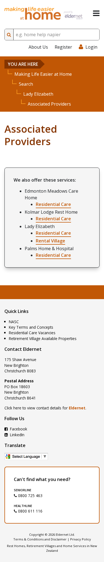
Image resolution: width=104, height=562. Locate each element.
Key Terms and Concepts (31, 327)
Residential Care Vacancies (32, 332)
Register (63, 47)
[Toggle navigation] (96, 13)
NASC (14, 321)
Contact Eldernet (23, 349)
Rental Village (50, 241)
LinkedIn (16, 434)
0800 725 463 (29, 495)
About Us (38, 47)
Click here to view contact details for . (45, 408)
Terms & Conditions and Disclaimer (40, 539)
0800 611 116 (29, 511)
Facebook (18, 429)
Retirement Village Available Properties (43, 338)
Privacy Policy (80, 539)
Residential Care (53, 204)
